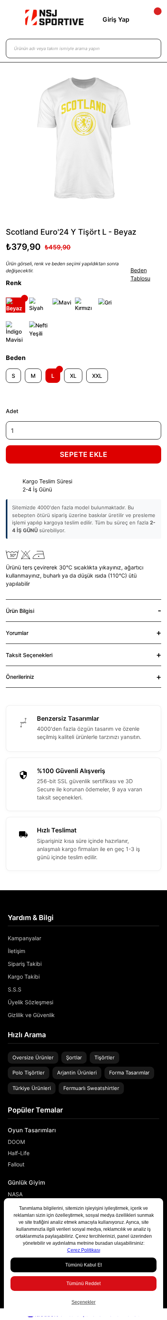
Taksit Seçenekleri (29, 655)
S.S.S (14, 989)
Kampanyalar (24, 938)
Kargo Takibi (24, 976)
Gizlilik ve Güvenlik (31, 1015)
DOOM (16, 1141)
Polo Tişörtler (28, 1072)
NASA (15, 1194)
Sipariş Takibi (25, 963)
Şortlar (74, 1057)
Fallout (16, 1164)
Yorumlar (17, 633)
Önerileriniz (20, 676)
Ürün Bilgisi (20, 610)
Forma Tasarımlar (129, 1072)
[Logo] (54, 17)
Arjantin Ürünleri (77, 1072)
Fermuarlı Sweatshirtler (91, 1088)
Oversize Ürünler (33, 1057)
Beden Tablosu (140, 274)
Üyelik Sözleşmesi (30, 1002)
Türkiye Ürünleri (31, 1088)
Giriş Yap (116, 19)
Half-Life (19, 1153)
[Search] (147, 48)
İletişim (16, 951)
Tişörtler (104, 1057)
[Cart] (151, 19)
